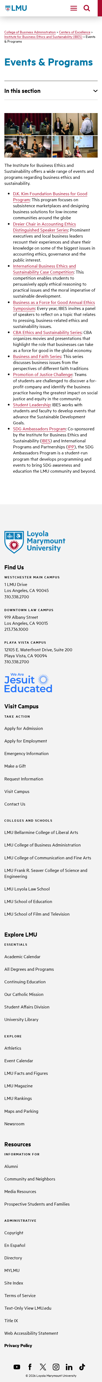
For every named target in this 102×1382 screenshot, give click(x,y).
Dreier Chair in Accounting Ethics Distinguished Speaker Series (44, 227)
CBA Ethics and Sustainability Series (47, 332)
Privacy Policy (18, 1345)
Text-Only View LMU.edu (27, 1308)
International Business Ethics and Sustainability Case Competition (44, 269)
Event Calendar (18, 1060)
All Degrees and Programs (29, 969)
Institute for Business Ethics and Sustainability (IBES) (43, 36)
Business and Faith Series (37, 356)
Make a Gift (15, 766)
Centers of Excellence (74, 31)
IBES (46, 440)
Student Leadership (31, 404)
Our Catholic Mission (24, 994)
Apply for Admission (23, 728)
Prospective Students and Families (37, 1204)
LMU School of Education (28, 901)
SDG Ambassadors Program (39, 428)
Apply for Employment (25, 741)
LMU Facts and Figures (26, 1073)
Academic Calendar (22, 956)
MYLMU (12, 1270)
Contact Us (14, 804)
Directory (13, 1257)
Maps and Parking (21, 1111)
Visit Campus (16, 791)
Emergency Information (26, 753)
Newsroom (14, 1123)
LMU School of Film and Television (37, 914)
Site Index (13, 1283)
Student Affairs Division (27, 1007)
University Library (21, 1019)
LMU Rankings (18, 1098)
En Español (14, 1245)
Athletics (12, 1048)
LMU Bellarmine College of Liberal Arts (41, 832)
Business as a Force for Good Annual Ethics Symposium (54, 305)
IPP (71, 446)
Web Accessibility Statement (31, 1333)
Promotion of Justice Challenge (42, 374)
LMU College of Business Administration (42, 845)
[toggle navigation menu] (73, 8)
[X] (43, 1367)
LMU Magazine (18, 1085)
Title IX (11, 1320)
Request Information (23, 779)
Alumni (11, 1166)
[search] (86, 8)
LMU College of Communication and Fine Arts (47, 857)
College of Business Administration (30, 31)
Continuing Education (25, 981)
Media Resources (20, 1191)
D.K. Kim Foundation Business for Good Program (50, 196)
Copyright (13, 1232)
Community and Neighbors (29, 1179)
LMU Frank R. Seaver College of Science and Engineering (45, 873)
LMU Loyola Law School (27, 889)
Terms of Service (20, 1295)
